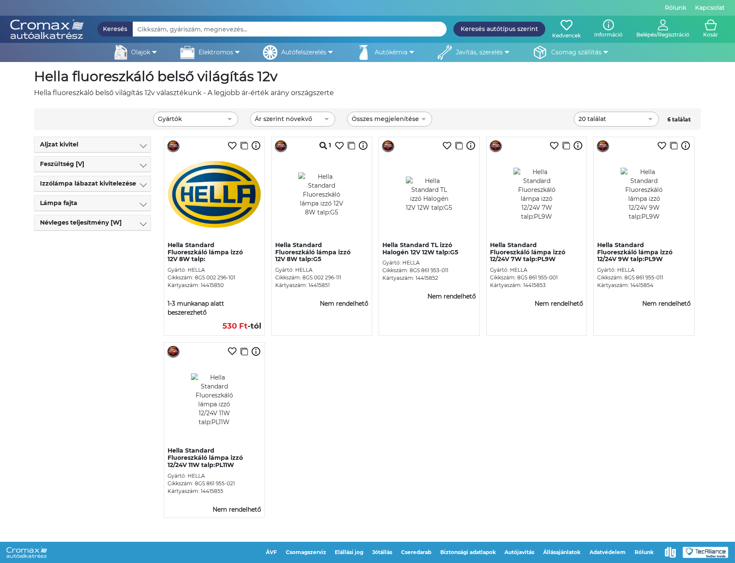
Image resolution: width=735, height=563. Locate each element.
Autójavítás (519, 552)
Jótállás (382, 552)
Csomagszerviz (306, 552)
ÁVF (271, 552)
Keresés (115, 29)
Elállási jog (349, 552)
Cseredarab (416, 552)
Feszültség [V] (62, 164)
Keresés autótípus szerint (499, 29)
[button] (663, 29)
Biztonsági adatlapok (468, 552)
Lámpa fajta (58, 203)
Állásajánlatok (562, 552)
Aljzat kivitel (59, 144)
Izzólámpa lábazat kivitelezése (88, 183)
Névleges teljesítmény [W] (81, 222)
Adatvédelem (608, 552)
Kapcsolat (710, 7)
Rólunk (676, 7)
